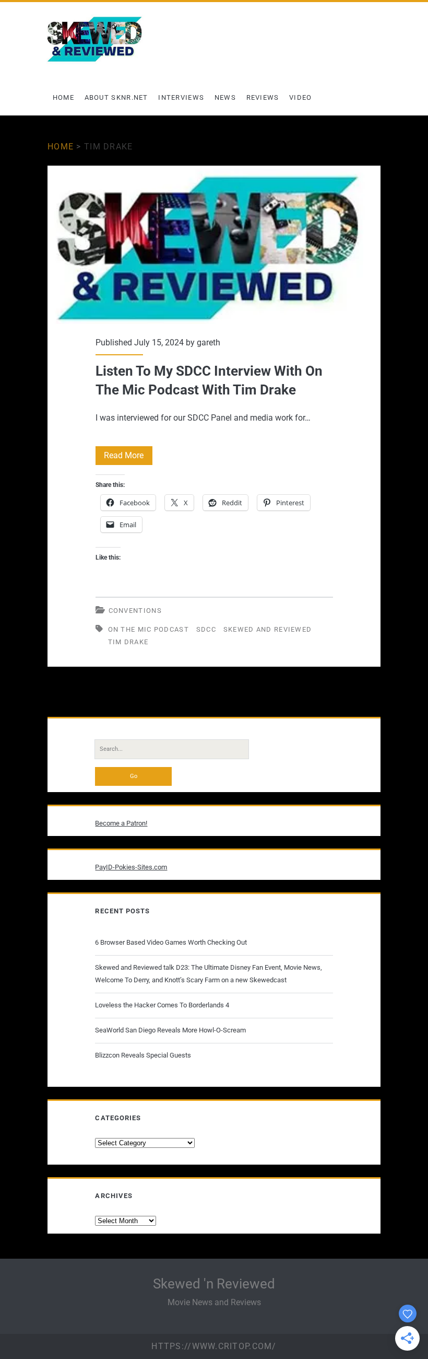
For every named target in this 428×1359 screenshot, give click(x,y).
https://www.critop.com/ (213, 1346)
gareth (208, 342)
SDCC (206, 629)
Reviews (262, 97)
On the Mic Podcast (148, 629)
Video (300, 97)
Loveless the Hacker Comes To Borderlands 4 (162, 1005)
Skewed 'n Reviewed (214, 1284)
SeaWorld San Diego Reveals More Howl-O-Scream (170, 1030)
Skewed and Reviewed (267, 629)
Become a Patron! (121, 823)
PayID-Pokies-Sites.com (131, 867)
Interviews (181, 97)
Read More (128, 457)
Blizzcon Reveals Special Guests (143, 1055)
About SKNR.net (116, 97)
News (225, 97)
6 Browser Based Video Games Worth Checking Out (171, 942)
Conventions (135, 610)
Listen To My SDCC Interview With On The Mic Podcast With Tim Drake (214, 245)
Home (63, 97)
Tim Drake (128, 642)
